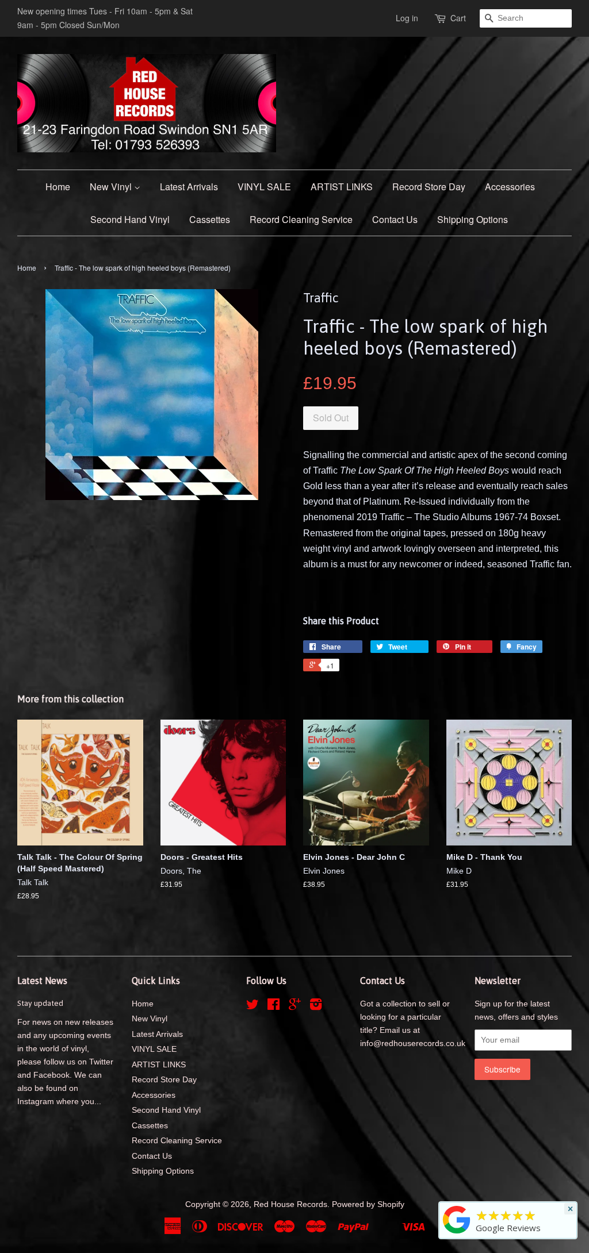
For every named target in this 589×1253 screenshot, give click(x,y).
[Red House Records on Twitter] (252, 1006)
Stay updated (40, 1003)
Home (57, 186)
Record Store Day (428, 186)
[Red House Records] (456, 1233)
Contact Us (395, 219)
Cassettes (209, 219)
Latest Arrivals (189, 186)
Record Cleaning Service (301, 219)
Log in (407, 18)
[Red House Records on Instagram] (315, 1006)
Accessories (510, 186)
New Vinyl (112, 186)
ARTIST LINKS (342, 186)
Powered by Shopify (368, 1204)
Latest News (42, 980)
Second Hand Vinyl (130, 219)
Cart (458, 18)
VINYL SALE (264, 186)
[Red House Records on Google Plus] (294, 1006)
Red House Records (290, 1204)
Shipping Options (472, 219)
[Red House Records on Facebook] (273, 1006)
